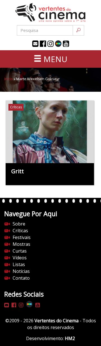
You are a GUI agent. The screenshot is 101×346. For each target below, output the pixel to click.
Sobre (19, 224)
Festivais (22, 237)
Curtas (20, 251)
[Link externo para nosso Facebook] (43, 43)
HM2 (70, 338)
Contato (21, 278)
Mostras (21, 244)
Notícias (21, 271)
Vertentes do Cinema (57, 320)
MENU (54, 59)
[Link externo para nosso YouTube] (66, 43)
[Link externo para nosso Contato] (35, 43)
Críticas (20, 230)
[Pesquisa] (78, 30)
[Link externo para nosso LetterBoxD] (58, 43)
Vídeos (20, 258)
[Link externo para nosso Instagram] (50, 43)
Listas (19, 264)
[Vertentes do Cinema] (50, 12)
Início (8, 78)
